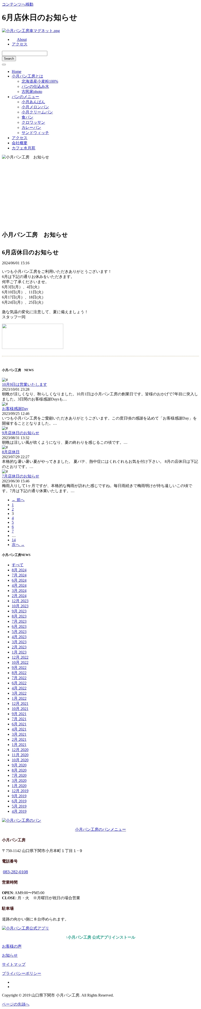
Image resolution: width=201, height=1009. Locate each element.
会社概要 (19, 143)
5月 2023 (19, 632)
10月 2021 (20, 709)
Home (16, 71)
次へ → (18, 545)
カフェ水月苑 (23, 148)
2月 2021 (19, 739)
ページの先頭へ (15, 1004)
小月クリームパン (37, 112)
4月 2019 (19, 811)
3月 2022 (19, 693)
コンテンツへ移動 (17, 4)
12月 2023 (20, 601)
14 (14, 540)
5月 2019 (19, 806)
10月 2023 (20, 606)
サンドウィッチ (35, 133)
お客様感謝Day (15, 409)
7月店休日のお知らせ (20, 476)
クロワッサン (33, 122)
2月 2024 (19, 596)
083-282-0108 (15, 871)
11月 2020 (20, 755)
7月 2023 (19, 621)
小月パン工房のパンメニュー (100, 829)
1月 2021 (19, 745)
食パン (27, 117)
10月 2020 (20, 760)
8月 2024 (19, 570)
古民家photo (32, 91)
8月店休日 (11, 452)
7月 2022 (19, 678)
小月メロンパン (35, 107)
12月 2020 (20, 750)
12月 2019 (20, 791)
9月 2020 (19, 765)
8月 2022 (19, 673)
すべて (18, 565)
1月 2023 (19, 652)
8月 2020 (19, 770)
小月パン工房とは (27, 76)
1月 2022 (19, 698)
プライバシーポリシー (21, 973)
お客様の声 (12, 946)
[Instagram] (13, 982)
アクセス (19, 44)
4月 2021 (19, 729)
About (22, 39)
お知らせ (10, 955)
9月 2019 (19, 796)
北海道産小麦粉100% (40, 81)
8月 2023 (19, 616)
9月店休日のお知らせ (20, 433)
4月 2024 (19, 585)
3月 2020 (19, 780)
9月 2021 (19, 714)
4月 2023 (19, 637)
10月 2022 (20, 662)
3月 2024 (19, 590)
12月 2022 (20, 657)
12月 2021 (20, 703)
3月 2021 (19, 734)
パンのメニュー (25, 97)
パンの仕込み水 (35, 86)
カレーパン (31, 127)
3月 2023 (19, 642)
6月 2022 (19, 683)
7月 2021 (19, 719)
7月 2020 (19, 775)
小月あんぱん (33, 102)
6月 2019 (19, 801)
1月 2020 (19, 786)
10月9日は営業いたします (24, 384)
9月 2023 (19, 611)
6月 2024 (19, 580)
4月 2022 (19, 688)
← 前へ (18, 500)
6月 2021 (19, 724)
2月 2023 (19, 647)
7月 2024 (19, 575)
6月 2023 (19, 626)
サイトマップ (13, 964)
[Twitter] (13, 987)
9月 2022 (19, 667)
